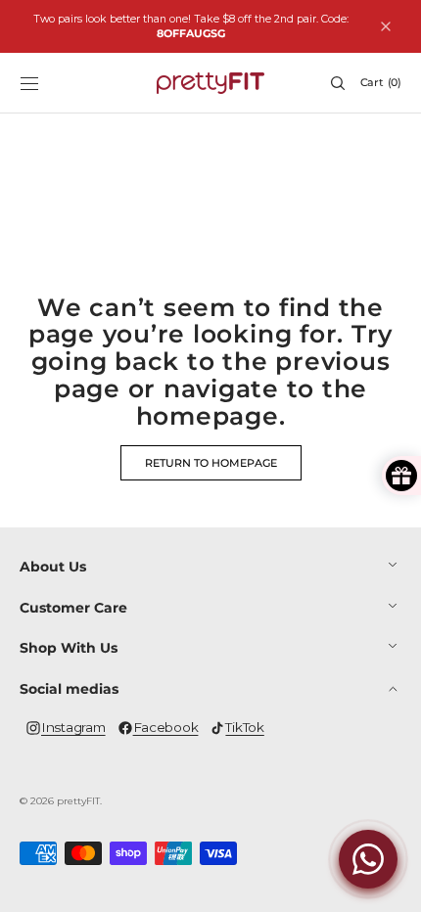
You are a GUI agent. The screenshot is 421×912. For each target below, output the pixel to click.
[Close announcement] (385, 26)
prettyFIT (78, 801)
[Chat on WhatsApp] (368, 859)
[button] (29, 83)
